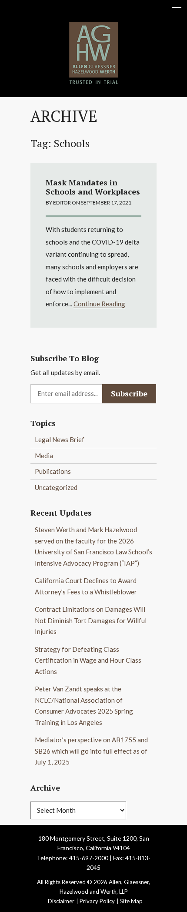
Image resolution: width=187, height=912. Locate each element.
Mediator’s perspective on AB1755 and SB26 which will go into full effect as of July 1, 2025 (91, 751)
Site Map (131, 901)
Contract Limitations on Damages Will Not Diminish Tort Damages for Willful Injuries (91, 620)
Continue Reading (99, 304)
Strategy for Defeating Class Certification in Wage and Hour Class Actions (88, 660)
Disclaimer (61, 901)
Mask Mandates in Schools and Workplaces (93, 187)
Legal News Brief (59, 439)
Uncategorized (56, 487)
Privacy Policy (97, 901)
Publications (53, 471)
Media (44, 455)
